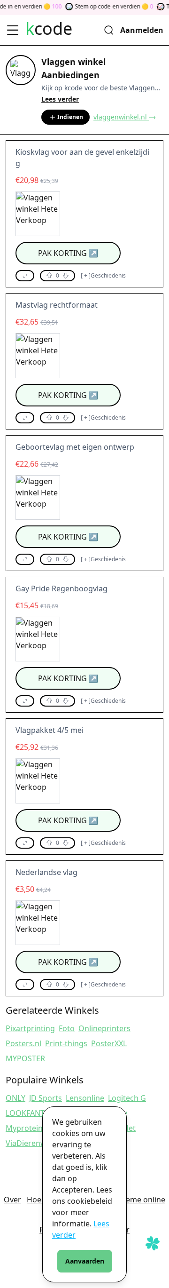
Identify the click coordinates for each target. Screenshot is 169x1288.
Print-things (66, 1043)
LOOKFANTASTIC (35, 1113)
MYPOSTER (25, 1058)
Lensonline (85, 1098)
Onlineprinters (104, 1028)
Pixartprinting (30, 1028)
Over (12, 1199)
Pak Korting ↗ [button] (68, 253)
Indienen (70, 117)
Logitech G (127, 1098)
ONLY (15, 1098)
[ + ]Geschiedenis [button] (103, 275)
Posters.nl (23, 1043)
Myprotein (24, 1128)
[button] (24, 275)
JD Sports (45, 1098)
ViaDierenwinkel (34, 1143)
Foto (67, 1028)
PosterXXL (109, 1043)
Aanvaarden (84, 1260)
